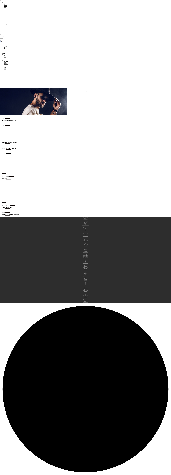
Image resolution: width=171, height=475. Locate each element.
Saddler (85, 223)
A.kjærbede (85, 301)
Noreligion (85, 251)
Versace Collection (85, 282)
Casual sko (5, 63)
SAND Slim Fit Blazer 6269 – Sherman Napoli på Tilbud (9, 148)
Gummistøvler (6, 25)
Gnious (85, 253)
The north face (85, 263)
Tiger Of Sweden (85, 252)
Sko (2, 60)
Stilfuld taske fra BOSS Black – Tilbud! (7, 207)
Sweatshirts (5, 58)
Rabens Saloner (85, 271)
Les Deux (85, 243)
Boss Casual (85, 289)
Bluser (3, 54)
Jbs (85, 234)
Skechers (85, 226)
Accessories (4, 2)
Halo (85, 275)
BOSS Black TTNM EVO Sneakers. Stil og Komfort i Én (9, 120)
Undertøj (3, 53)
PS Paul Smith (85, 241)
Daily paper (85, 220)
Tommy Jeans (85, 244)
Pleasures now (85, 267)
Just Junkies (85, 300)
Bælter (5, 3)
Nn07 (85, 228)
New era (85, 273)
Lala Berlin (85, 280)
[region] (85, 101)
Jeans (4, 51)
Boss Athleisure (85, 258)
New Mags (85, 260)
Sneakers (5, 30)
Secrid (85, 291)
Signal (85, 262)
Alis (85, 284)
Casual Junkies (85, 227)
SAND (85, 298)
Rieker (85, 229)
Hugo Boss (85, 247)
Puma (85, 285)
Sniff (85, 294)
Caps (4, 4)
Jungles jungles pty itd (85, 237)
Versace (85, 269)
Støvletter (5, 32)
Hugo (85, 224)
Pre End (85, 278)
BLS (85, 283)
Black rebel (85, 239)
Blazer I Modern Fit (4, 178)
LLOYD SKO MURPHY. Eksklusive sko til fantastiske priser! (9, 142)
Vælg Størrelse (7, 118)
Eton (85, 230)
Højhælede (5, 27)
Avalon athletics (85, 236)
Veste (4, 59)
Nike (85, 277)
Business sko (6, 62)
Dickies (85, 268)
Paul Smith (85, 266)
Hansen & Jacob (85, 290)
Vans (85, 232)
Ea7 (85, 250)
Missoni (85, 279)
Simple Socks (85, 231)
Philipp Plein (85, 286)
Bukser (3, 11)
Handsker (5, 5)
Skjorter (5, 57)
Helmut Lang (85, 218)
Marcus (85, 245)
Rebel (85, 261)
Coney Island (85, 233)
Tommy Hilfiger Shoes (85, 225)
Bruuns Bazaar (85, 302)
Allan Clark (85, 287)
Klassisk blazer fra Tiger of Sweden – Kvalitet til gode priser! (10, 151)
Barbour (85, 297)
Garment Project (85, 217)
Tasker (5, 7)
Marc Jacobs (86, 270)
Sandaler (5, 28)
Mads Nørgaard (85, 276)
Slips (4, 8)
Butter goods (85, 299)
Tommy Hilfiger (85, 240)
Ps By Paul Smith (85, 254)
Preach (85, 222)
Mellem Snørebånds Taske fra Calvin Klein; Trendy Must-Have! (10, 214)
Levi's (85, 293)
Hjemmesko (5, 26)
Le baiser (85, 264)
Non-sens (85, 235)
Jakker (3, 10)
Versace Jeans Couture (85, 248)
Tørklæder (5, 6)
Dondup (85, 292)
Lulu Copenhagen (85, 295)
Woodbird (85, 249)
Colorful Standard (85, 256)
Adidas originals (85, 255)
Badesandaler (6, 61)
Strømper (5, 9)
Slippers (5, 29)
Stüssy (85, 296)
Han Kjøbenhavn (85, 257)
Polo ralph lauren (85, 288)
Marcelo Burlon (85, 281)
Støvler (5, 31)
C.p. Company (85, 242)
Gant (85, 272)
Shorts (5, 52)
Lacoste (85, 246)
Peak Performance (85, 265)
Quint (85, 274)
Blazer (5, 55)
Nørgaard (85, 259)
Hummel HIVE (85, 221)
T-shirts (5, 56)
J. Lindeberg (86, 219)
